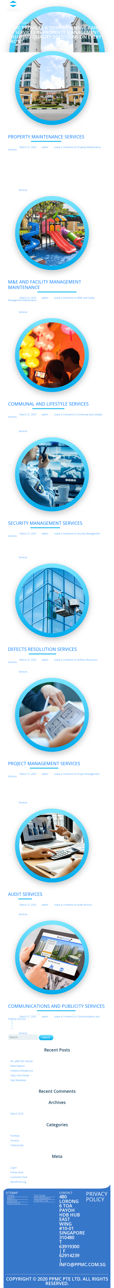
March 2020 (16, 1113)
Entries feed (16, 1172)
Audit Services (25, 894)
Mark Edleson (17, 1066)
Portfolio (15, 1135)
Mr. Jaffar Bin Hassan (21, 1061)
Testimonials (17, 1145)
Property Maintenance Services (46, 137)
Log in (13, 1167)
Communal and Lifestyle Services (48, 404)
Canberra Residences (21, 1070)
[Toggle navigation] (103, 6)
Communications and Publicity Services (56, 1006)
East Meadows (18, 1080)
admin (45, 147)
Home (10, 1195)
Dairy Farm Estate (19, 1075)
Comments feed (18, 1177)
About (11, 1198)
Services (23, 190)
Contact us (41, 1201)
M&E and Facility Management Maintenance (44, 284)
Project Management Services (44, 763)
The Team (39, 1195)
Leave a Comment (54, 148)
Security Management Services (45, 523)
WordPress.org (18, 1181)
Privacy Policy (96, 1196)
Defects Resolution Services (42, 649)
